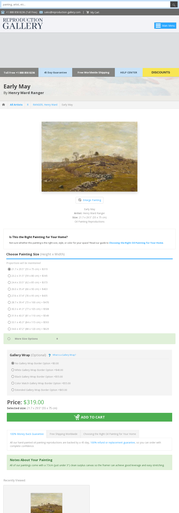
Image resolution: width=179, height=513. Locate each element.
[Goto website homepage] (23, 28)
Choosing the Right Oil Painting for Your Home (109, 434)
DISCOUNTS (161, 72)
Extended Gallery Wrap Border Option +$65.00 (41, 390)
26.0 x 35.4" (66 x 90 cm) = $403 (29, 289)
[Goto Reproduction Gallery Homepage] (4, 105)
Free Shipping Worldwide (63, 434)
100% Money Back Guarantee (27, 434)
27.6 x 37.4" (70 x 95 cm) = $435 (29, 295)
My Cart (94, 12)
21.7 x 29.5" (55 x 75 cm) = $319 (29, 269)
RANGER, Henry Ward (45, 104)
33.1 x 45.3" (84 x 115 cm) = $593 (30, 322)
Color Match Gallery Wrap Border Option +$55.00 (43, 383)
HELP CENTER (128, 72)
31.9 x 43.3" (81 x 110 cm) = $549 (30, 315)
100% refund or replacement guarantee (112, 442)
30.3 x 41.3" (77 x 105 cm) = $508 (30, 309)
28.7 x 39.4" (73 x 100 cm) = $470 (30, 302)
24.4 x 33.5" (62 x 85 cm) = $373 (29, 282)
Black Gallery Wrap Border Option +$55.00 (39, 376)
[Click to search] (173, 4)
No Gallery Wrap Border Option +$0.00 (37, 363)
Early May (67, 104)
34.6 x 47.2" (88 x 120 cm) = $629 (30, 329)
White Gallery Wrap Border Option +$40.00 (39, 370)
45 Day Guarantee (55, 72)
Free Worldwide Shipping (93, 72)
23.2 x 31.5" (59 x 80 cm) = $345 (29, 275)
